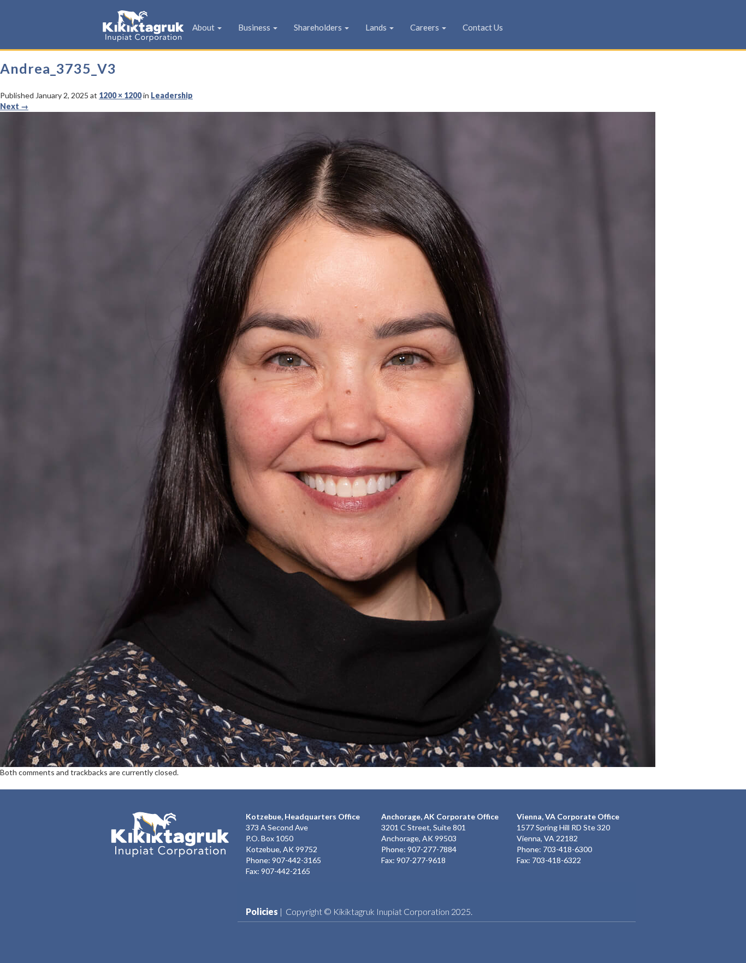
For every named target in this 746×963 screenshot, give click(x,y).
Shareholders (319, 27)
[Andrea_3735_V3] (327, 438)
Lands (376, 27)
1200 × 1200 (120, 95)
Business (255, 27)
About (204, 27)
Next (14, 106)
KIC (126, 25)
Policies (262, 911)
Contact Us (483, 27)
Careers (425, 27)
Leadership (172, 95)
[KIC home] (169, 834)
